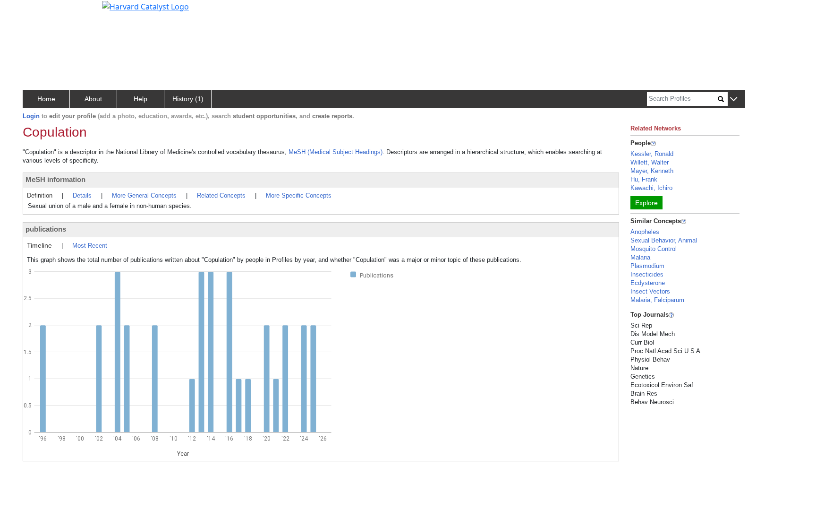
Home (46, 99)
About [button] (93, 99)
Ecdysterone (647, 282)
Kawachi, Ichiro (651, 187)
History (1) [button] (188, 99)
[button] (734, 99)
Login (31, 116)
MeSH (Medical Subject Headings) (335, 152)
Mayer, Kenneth (651, 170)
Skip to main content (39, 11)
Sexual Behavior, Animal (663, 240)
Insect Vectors (650, 291)
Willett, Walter (649, 162)
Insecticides (646, 274)
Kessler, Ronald (651, 153)
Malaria (640, 257)
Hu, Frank (643, 179)
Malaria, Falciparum (657, 299)
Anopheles (644, 231)
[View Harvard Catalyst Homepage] (145, 5)
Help (140, 99)
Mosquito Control (653, 248)
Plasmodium (647, 265)
